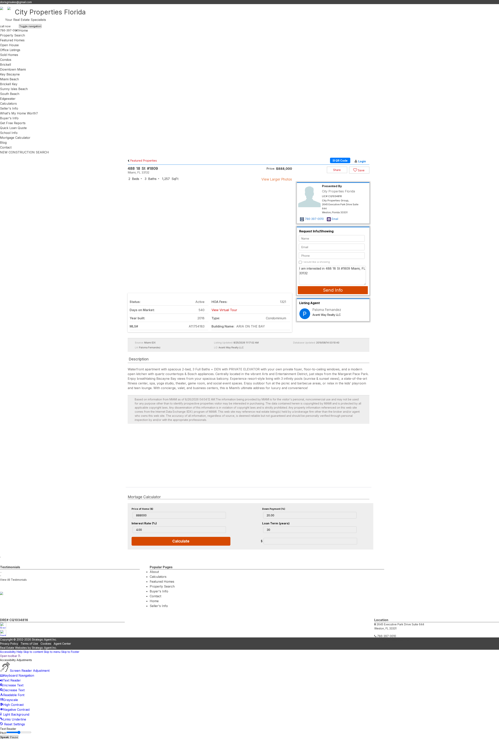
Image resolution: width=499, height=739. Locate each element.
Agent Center (62, 643)
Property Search (12, 35)
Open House (9, 45)
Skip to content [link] (33, 651)
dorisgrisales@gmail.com (16, 2)
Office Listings (10, 50)
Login (362, 161)
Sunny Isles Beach (14, 89)
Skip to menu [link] (52, 651)
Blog (3, 142)
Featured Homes (12, 40)
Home (23, 30)
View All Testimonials (13, 579)
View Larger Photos (276, 179)
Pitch (3, 733)
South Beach (9, 94)
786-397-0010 (9, 30)
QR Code (341, 160)
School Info (9, 133)
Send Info (333, 290)
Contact (6, 147)
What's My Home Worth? (19, 113)
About (154, 572)
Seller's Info (9, 108)
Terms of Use (29, 643)
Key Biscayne (10, 74)
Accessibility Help (11, 651)
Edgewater (8, 99)
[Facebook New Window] (494, 6)
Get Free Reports (13, 123)
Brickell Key (8, 84)
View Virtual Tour (224, 310)
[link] (10, 656)
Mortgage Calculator (15, 138)
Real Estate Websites (13, 647)
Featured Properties (143, 160)
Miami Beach (9, 79)
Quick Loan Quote (13, 128)
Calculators (8, 103)
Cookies (46, 643)
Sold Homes (9, 55)
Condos (5, 60)
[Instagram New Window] (497, 6)
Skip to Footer (70, 651)
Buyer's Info (9, 118)
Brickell (5, 64)
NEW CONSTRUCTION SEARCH (24, 152)
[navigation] (249, 690)
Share (337, 170)
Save (361, 170)
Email (335, 218)
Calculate (180, 541)
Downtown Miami (13, 69)
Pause (14, 737)
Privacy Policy (9, 643)
